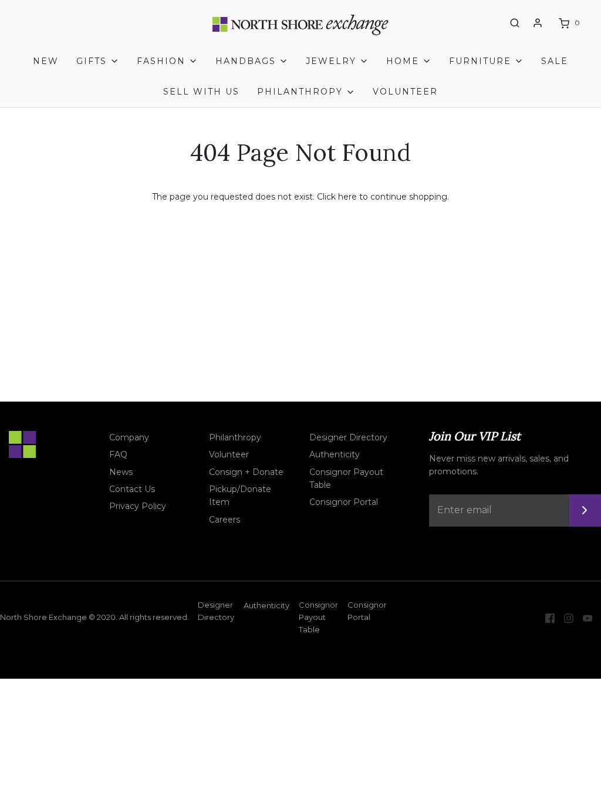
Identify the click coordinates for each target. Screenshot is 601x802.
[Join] (585, 510)
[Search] (515, 23)
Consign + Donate (246, 472)
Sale (554, 61)
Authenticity (334, 454)
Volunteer (405, 91)
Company (129, 437)
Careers (224, 519)
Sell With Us (201, 91)
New (46, 61)
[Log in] (538, 23)
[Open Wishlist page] (493, 23)
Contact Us (132, 489)
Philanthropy (235, 437)
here (347, 196)
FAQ (118, 454)
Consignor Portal (343, 502)
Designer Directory (348, 437)
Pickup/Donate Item (240, 495)
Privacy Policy (137, 506)
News (121, 472)
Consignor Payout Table (346, 478)
